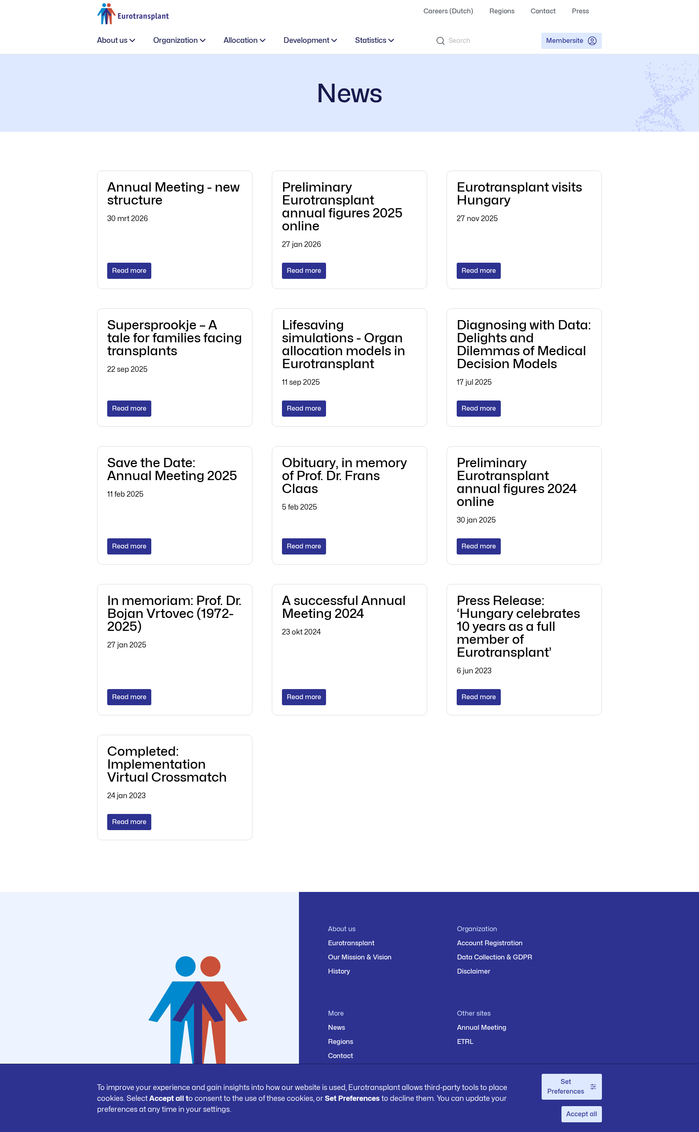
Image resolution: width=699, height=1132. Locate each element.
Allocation (241, 40)
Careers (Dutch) (448, 11)
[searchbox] (482, 41)
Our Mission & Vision (360, 957)
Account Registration (490, 943)
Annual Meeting (481, 1027)
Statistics (370, 40)
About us (112, 40)
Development (306, 40)
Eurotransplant (351, 943)
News (336, 1027)
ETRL (465, 1042)
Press (580, 11)
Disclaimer (473, 971)
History (339, 971)
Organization (175, 40)
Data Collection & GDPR (494, 957)
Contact (543, 11)
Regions (502, 11)
